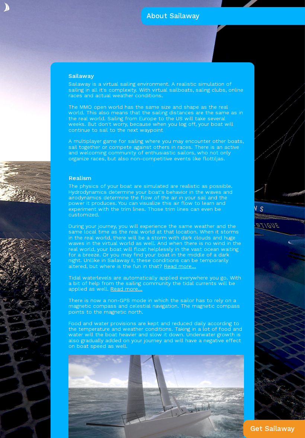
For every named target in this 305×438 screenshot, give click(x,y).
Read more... (180, 266)
